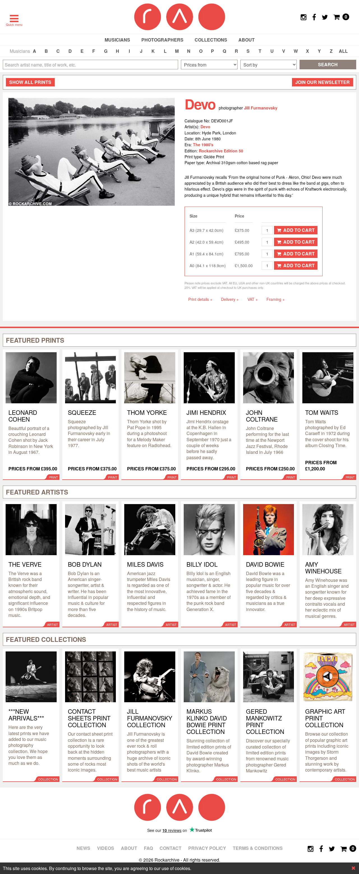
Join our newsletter (322, 82)
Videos (105, 848)
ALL (343, 51)
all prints (30, 82)
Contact (170, 848)
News (83, 848)
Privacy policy (207, 848)
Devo (205, 126)
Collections (211, 39)
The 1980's (203, 144)
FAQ (148, 848)
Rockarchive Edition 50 (221, 151)
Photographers (162, 39)
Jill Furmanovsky (260, 108)
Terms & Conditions (258, 848)
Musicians (117, 39)
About (246, 39)
